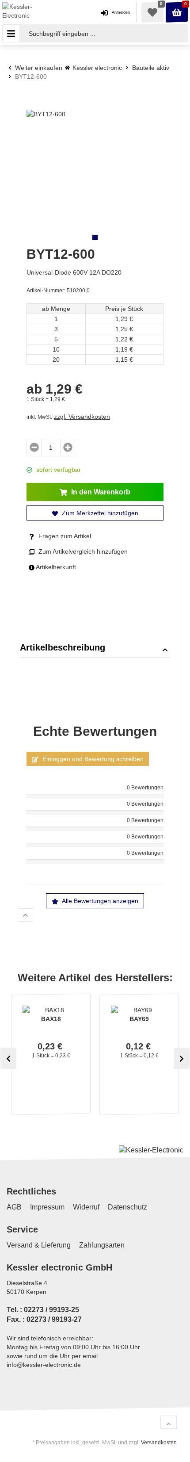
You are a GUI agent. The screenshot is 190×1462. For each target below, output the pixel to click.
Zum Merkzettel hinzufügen (99, 513)
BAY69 (139, 1018)
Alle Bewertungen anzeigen (99, 900)
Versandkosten (159, 1442)
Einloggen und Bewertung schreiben (92, 758)
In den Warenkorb (99, 492)
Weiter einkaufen (37, 67)
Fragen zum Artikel (64, 536)
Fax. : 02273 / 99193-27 (44, 1320)
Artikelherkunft (55, 566)
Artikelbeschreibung (62, 647)
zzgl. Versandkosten (82, 416)
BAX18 (51, 1018)
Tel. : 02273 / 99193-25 (43, 1309)
